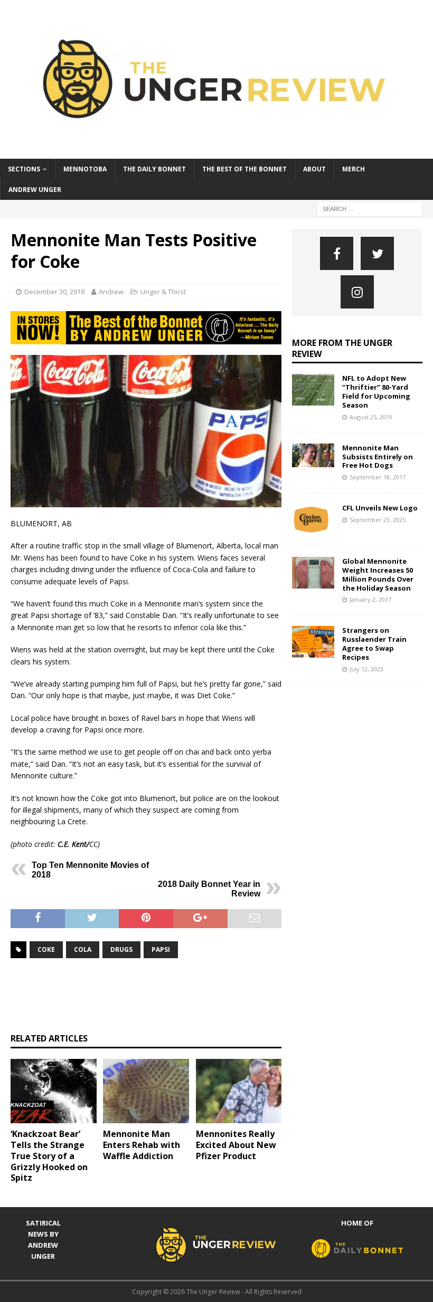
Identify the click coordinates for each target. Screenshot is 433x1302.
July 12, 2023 (366, 669)
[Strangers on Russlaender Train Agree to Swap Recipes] (313, 642)
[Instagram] (357, 291)
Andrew (111, 291)
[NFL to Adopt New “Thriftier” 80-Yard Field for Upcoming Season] (313, 390)
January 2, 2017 (370, 599)
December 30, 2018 (54, 291)
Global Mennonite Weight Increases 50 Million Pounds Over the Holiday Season (377, 574)
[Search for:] (369, 208)
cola (82, 949)
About (314, 169)
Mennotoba (85, 169)
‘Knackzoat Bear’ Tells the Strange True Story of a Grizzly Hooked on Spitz (49, 1155)
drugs (121, 949)
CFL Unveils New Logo (380, 508)
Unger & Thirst (163, 291)
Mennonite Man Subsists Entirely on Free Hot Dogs (377, 456)
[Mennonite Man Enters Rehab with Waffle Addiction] (146, 1091)
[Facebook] (336, 253)
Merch (353, 169)
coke (46, 949)
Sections (24, 169)
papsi (161, 949)
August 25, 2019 (371, 417)
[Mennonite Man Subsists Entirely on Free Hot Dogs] (313, 455)
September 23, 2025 (378, 520)
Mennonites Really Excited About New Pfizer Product (236, 1145)
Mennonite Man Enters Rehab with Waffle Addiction (141, 1145)
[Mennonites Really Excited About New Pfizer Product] (239, 1091)
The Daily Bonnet (154, 169)
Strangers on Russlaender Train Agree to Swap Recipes (374, 643)
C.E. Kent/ (73, 844)
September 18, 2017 (378, 477)
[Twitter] (377, 253)
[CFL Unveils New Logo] (313, 519)
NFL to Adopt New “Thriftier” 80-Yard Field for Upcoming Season (376, 391)
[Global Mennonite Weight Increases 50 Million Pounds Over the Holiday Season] (313, 573)
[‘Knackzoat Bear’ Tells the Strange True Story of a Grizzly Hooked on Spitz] (54, 1091)
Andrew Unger (34, 189)
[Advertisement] (203, 995)
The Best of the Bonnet (244, 169)
